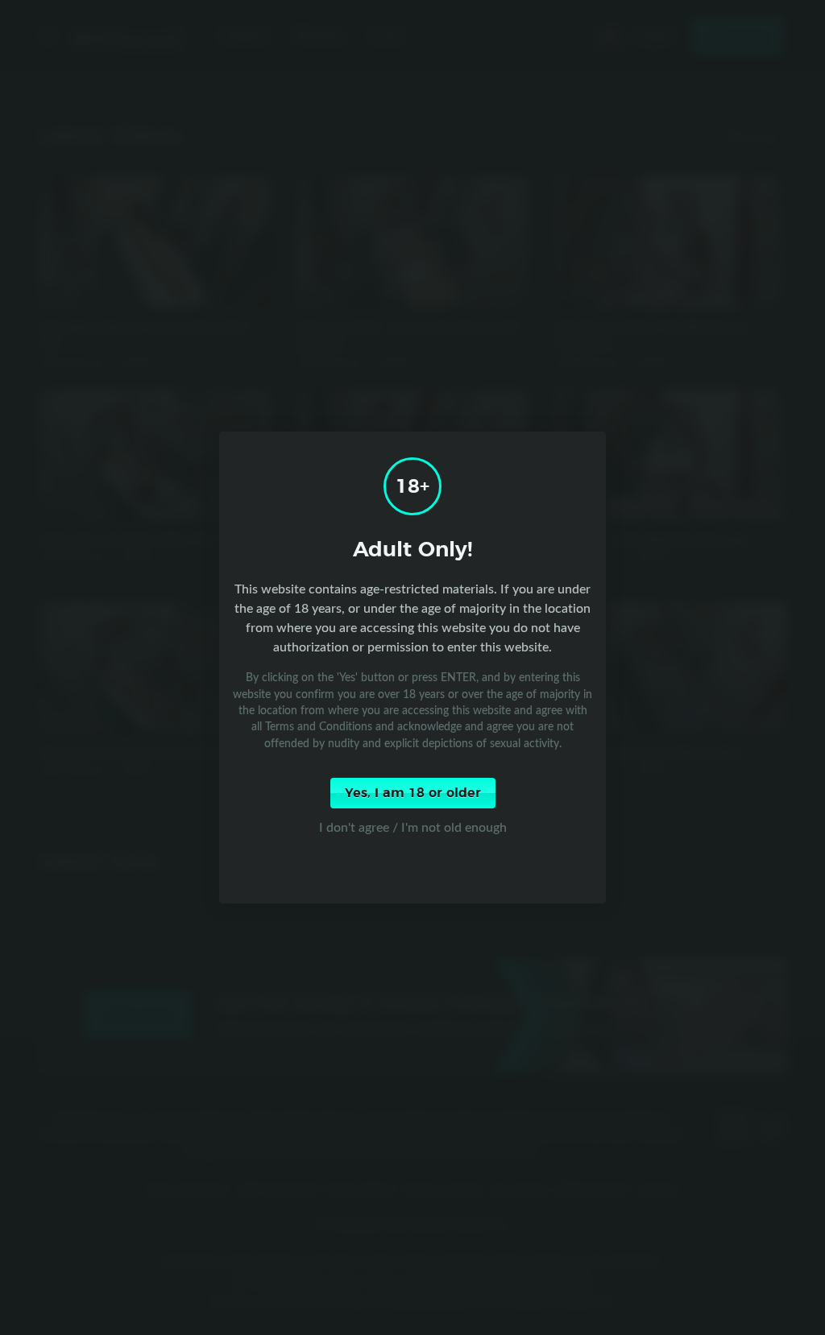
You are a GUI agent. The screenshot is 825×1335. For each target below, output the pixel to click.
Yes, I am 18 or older (413, 793)
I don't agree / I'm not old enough (413, 827)
